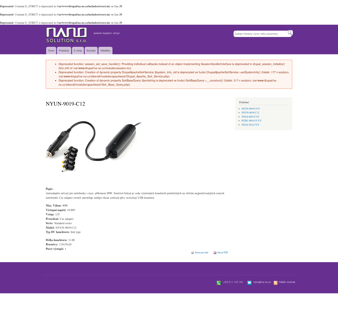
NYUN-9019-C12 (250, 112)
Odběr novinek (287, 282)
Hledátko (106, 50)
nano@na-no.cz (262, 282)
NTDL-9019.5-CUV (252, 120)
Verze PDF (222, 252)
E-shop (78, 50)
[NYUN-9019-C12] (95, 185)
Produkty (64, 50)
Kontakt (91, 50)
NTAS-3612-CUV (250, 124)
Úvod (51, 50)
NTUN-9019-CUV (251, 108)
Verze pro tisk (201, 252)
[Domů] (67, 36)
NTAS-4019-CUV (250, 116)
